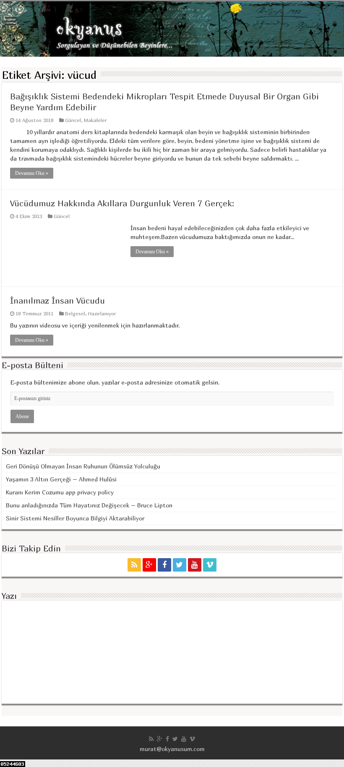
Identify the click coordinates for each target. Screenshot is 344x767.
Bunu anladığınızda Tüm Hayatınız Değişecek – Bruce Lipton (89, 505)
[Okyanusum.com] (172, 29)
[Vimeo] (209, 565)
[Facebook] (164, 565)
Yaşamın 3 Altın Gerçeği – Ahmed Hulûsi (61, 479)
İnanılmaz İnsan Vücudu (57, 300)
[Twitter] (179, 565)
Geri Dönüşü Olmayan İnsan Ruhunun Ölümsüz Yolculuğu (83, 466)
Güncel (73, 120)
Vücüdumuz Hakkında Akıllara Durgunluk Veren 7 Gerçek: (122, 203)
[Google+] (149, 565)
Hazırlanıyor (102, 313)
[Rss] (134, 565)
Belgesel (75, 313)
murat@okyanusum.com (172, 748)
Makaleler (95, 120)
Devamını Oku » (31, 173)
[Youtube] (194, 565)
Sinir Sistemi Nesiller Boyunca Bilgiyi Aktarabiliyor (75, 518)
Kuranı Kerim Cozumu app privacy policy (60, 492)
